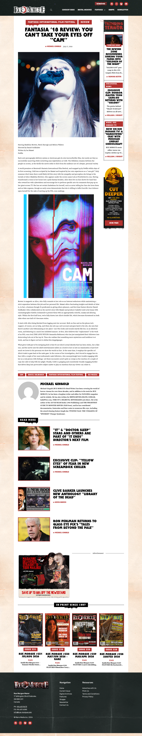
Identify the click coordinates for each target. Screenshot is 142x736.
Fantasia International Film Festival (66, 375)
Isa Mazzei (92, 375)
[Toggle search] (51, 10)
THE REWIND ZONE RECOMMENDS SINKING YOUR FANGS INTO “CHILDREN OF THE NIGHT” (114, 56)
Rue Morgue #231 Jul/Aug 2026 (30, 655)
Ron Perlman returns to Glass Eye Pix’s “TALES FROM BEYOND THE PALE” (75, 524)
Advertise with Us (89, 688)
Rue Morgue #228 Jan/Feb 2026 (111, 655)
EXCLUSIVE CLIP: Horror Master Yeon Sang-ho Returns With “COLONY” (114, 96)
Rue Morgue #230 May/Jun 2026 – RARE (57, 656)
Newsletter (122, 10)
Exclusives (111, 84)
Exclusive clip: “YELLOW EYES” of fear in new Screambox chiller (73, 463)
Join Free (114, 223)
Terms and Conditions (90, 694)
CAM (21, 375)
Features (63, 697)
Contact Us (64, 705)
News (108, 86)
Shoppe (111, 10)
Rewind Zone (113, 45)
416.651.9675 (22, 707)
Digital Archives (85, 10)
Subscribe (101, 4)
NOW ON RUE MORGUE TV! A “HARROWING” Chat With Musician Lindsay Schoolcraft (114, 136)
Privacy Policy (87, 697)
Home (62, 688)
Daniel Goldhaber (36, 375)
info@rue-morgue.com (23, 712)
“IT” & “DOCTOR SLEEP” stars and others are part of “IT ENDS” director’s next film (72, 435)
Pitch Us (85, 691)
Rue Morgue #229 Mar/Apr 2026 (84, 655)
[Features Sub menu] (105, 10)
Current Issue (68, 10)
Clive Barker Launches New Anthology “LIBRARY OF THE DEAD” (75, 494)
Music (109, 123)
